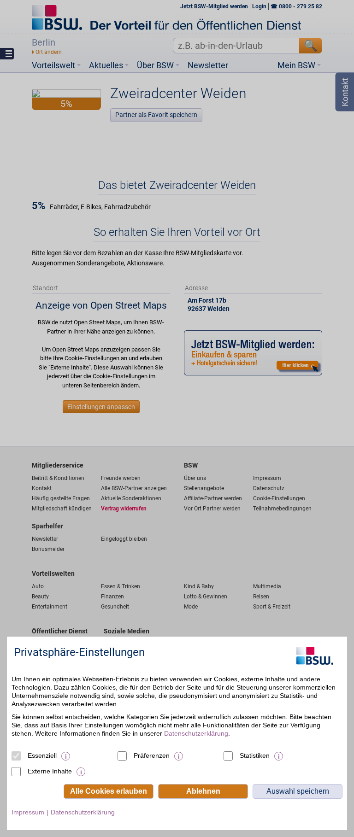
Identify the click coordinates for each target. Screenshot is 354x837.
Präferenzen (152, 755)
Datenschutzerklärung (196, 733)
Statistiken (255, 755)
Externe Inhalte (50, 771)
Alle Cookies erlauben (108, 791)
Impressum (28, 812)
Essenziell (42, 755)
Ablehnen (203, 791)
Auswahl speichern (297, 791)
